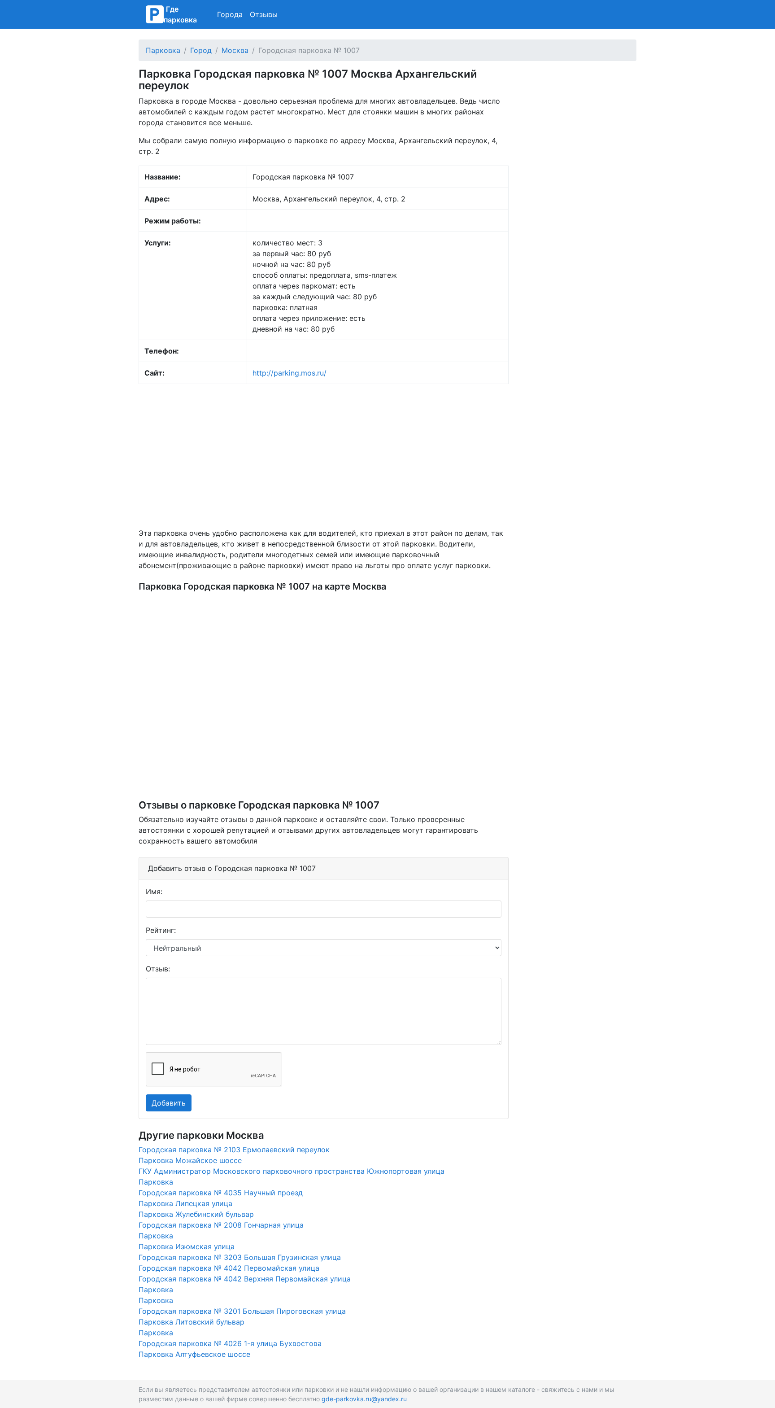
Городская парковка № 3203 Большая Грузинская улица (240, 1257)
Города (230, 14)
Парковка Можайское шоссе (190, 1160)
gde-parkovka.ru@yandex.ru (364, 1399)
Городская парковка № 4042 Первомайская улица (229, 1268)
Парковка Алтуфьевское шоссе (194, 1354)
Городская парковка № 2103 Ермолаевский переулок (234, 1149)
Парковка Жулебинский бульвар (196, 1214)
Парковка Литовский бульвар (191, 1321)
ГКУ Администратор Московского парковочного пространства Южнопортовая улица (291, 1171)
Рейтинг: (161, 930)
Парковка (163, 50)
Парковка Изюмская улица (187, 1246)
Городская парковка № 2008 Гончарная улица (221, 1224)
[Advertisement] (324, 456)
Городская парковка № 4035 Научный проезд (221, 1192)
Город (201, 50)
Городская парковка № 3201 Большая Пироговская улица (242, 1311)
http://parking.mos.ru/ (290, 372)
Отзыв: (158, 968)
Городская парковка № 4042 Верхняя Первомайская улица (245, 1278)
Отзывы (264, 14)
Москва (235, 50)
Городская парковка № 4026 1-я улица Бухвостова (230, 1343)
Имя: (154, 891)
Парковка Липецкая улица (185, 1203)
